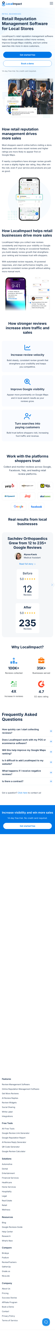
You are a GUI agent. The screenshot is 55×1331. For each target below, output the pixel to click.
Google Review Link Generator (16, 1133)
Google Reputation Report (13, 1137)
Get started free (27, 55)
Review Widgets (9, 1102)
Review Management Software (16, 1084)
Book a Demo (8, 1307)
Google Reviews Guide (12, 1227)
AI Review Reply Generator (14, 1142)
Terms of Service (10, 1320)
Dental (5, 1169)
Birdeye (5, 1253)
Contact (5, 1311)
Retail (4, 1205)
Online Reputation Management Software (20, 1089)
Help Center (7, 1231)
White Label (7, 1112)
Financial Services (10, 1178)
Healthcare (7, 1182)
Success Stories (9, 1297)
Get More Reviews (10, 1093)
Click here (22, 792)
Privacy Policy (8, 1316)
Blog (4, 1222)
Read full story (26, 564)
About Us (6, 1288)
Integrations (7, 1116)
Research (6, 1236)
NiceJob (6, 1276)
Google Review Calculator (13, 1151)
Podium (5, 1257)
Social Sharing (8, 1107)
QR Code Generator (11, 1147)
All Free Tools (8, 1128)
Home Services (9, 1187)
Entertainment (8, 1173)
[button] (52, 584)
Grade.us (6, 1271)
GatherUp (6, 1266)
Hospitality (7, 1191)
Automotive (7, 1164)
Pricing (5, 1293)
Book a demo (27, 63)
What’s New (7, 1240)
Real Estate (7, 1200)
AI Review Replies (10, 1098)
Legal (4, 1196)
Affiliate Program (9, 1302)
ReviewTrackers (9, 1262)
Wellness (6, 1209)
